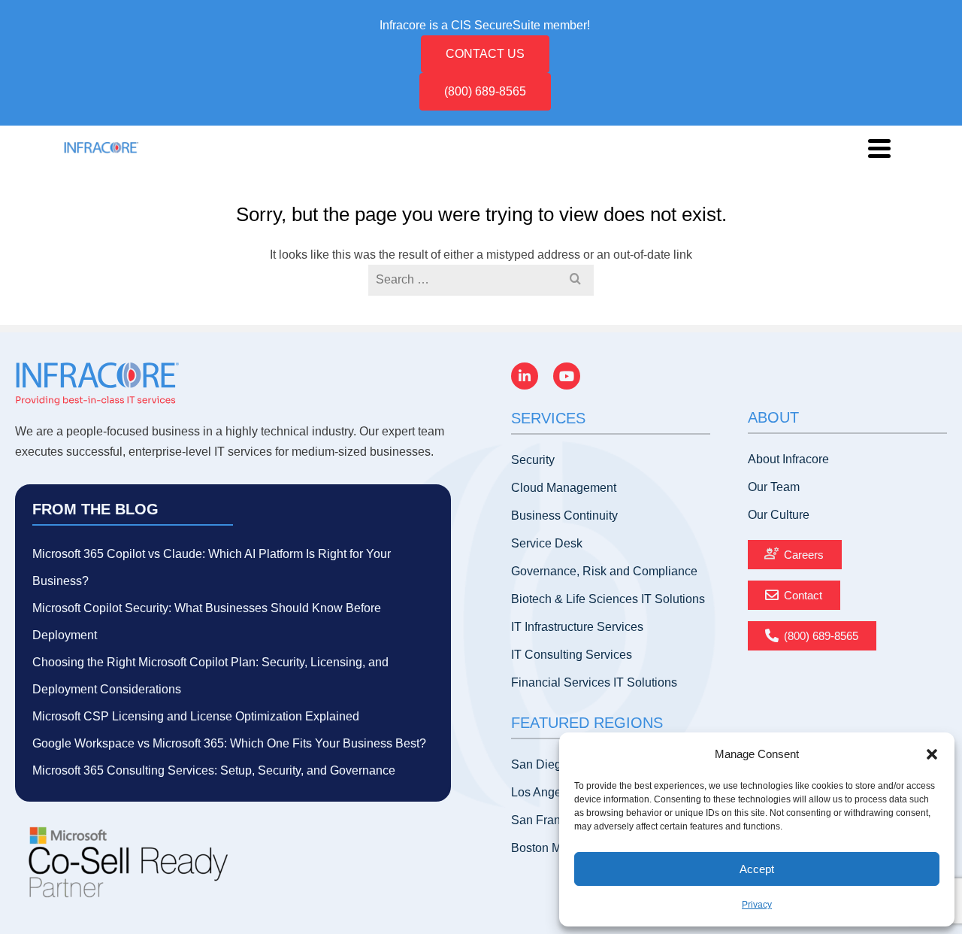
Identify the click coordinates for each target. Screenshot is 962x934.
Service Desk (546, 543)
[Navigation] (879, 148)
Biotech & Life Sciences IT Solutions (608, 599)
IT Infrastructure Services (577, 626)
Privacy (757, 904)
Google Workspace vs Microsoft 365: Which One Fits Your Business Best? (229, 743)
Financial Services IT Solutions (594, 682)
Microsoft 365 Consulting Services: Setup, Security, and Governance (213, 770)
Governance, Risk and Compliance (604, 571)
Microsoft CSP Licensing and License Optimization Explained (195, 716)
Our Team (774, 487)
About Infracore (788, 459)
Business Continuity (564, 515)
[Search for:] (481, 279)
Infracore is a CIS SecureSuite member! (485, 25)
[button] (931, 754)
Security (533, 459)
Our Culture (778, 514)
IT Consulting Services (571, 654)
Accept (757, 869)
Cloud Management (563, 487)
